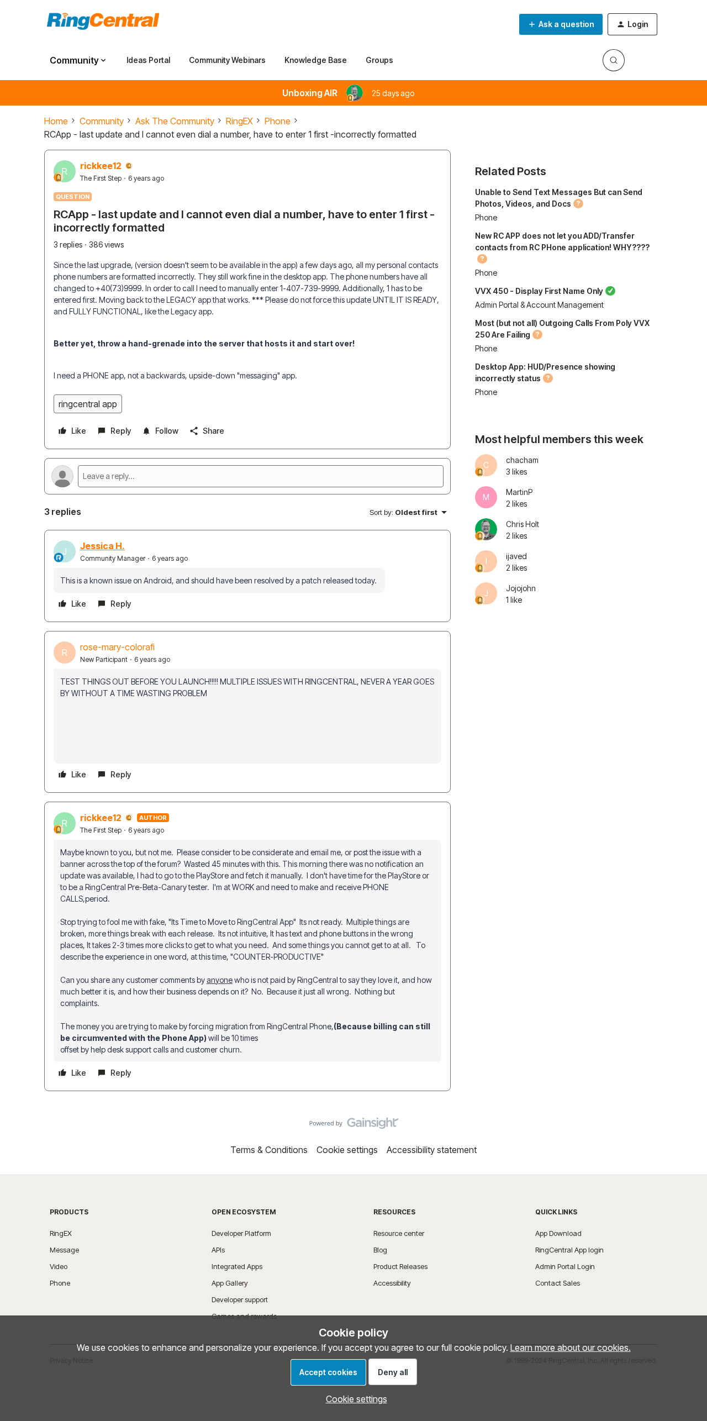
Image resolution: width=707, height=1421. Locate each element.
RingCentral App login (569, 1249)
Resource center (398, 1233)
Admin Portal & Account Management (539, 304)
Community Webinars (227, 60)
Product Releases (400, 1266)
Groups (379, 60)
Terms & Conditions (269, 1149)
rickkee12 (101, 165)
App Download (558, 1233)
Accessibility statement (432, 1149)
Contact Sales (557, 1282)
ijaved (516, 556)
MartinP (519, 492)
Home (56, 121)
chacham (522, 460)
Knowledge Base (315, 60)
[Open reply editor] (247, 476)
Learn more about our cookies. (570, 1347)
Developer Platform (241, 1233)
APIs (218, 1249)
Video (58, 1266)
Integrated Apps (237, 1266)
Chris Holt (522, 524)
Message (64, 1249)
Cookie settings (347, 1149)
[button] (561, 24)
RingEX (239, 121)
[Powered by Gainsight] (353, 1126)
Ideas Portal (148, 60)
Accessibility (392, 1282)
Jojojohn (521, 588)
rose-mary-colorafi (117, 646)
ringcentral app (88, 403)
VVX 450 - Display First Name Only (539, 291)
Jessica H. (102, 545)
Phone (278, 121)
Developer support (240, 1299)
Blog (380, 1249)
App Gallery (230, 1282)
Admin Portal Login (565, 1266)
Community (102, 121)
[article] (247, 576)
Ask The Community (174, 121)
